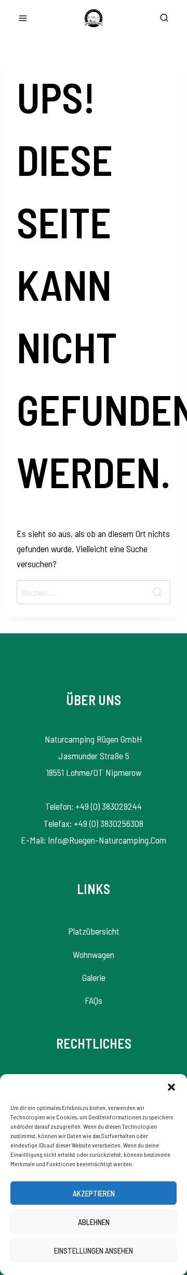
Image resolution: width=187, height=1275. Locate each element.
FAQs (93, 1000)
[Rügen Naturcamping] (93, 18)
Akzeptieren (94, 1193)
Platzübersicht (93, 931)
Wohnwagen (93, 954)
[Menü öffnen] (22, 18)
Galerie (93, 977)
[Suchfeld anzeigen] (164, 18)
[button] (171, 1087)
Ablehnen (94, 1222)
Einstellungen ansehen (93, 1250)
